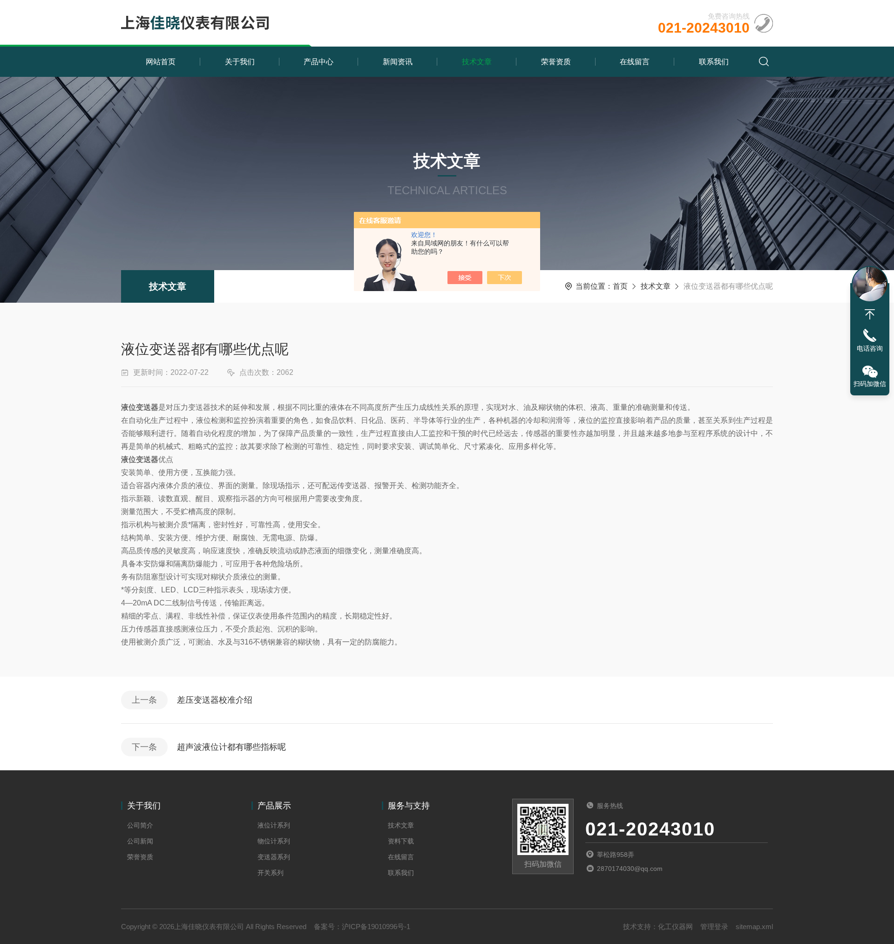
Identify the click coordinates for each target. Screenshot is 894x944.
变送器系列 (273, 857)
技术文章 (477, 62)
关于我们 (240, 62)
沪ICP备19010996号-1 (376, 926)
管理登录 (714, 926)
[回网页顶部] (869, 314)
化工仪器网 (675, 926)
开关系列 (270, 872)
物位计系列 (273, 841)
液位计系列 (273, 825)
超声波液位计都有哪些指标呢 (231, 747)
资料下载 (401, 841)
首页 (620, 286)
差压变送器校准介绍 (214, 700)
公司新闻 (140, 841)
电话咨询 (870, 348)
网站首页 (161, 62)
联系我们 (714, 62)
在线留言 (635, 62)
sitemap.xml (754, 926)
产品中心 (318, 62)
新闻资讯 (398, 62)
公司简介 (140, 825)
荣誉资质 (556, 62)
